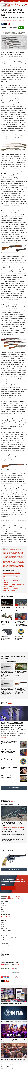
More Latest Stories (17, 788)
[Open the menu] (26, 5)
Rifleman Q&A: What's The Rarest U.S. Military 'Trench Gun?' (13, 586)
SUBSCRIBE (8, 888)
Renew (14, 1)
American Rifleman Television (10, 804)
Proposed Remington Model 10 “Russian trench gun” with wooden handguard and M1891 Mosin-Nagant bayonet (13, 554)
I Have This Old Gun (7, 850)
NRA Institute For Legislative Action (9, 938)
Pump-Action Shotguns (19, 20)
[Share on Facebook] (2, 23)
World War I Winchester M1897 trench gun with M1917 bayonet (13, 561)
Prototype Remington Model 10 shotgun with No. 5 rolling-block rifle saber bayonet (12, 551)
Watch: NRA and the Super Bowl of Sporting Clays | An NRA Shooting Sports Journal (14, 830)
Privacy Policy (3, 1064)
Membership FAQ (5, 949)
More (9, 703)
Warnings (3, 1066)
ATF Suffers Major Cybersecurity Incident (7, 759)
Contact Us (3, 905)
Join (11, 1)
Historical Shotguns (9, 20)
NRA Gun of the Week (6, 930)
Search (2, 911)
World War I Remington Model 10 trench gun (13, 562)
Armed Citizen (4, 928)
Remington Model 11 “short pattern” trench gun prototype (13, 559)
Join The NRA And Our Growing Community (14, 1022)
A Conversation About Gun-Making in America (8, 776)
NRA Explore (4, 940)
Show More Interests (17, 869)
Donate (18, 1)
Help (2, 909)
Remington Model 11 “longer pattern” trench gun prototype (14, 557)
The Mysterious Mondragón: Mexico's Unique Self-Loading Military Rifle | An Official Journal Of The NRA (7, 674)
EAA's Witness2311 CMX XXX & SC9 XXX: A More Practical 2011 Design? (12, 725)
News (2, 20)
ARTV (2, 845)
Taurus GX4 (22, 827)
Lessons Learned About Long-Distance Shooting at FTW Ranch (9, 742)
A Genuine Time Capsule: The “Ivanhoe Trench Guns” (11, 574)
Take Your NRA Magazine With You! (11, 1004)
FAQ (2, 907)
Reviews (3, 924)
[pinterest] (8, 23)
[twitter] (5, 23)
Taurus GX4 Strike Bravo (13, 827)
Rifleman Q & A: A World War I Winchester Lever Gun (11, 589)
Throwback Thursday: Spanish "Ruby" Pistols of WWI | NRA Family (21, 673)
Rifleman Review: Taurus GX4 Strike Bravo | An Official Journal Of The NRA (13, 824)
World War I (12, 549)
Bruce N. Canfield (13, 568)
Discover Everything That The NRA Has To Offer (13, 1040)
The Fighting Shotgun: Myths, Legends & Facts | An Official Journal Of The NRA (20, 691)
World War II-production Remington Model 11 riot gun (13, 563)
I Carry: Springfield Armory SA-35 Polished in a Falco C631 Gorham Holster (8, 751)
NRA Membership (5, 945)
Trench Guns (6, 549)
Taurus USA (4, 827)
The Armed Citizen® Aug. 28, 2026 (9, 767)
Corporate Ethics (19, 1064)
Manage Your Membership (7, 951)
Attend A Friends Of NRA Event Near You (13, 1059)
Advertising (3, 903)
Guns (5, 737)
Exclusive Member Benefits (7, 947)
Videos (2, 926)
